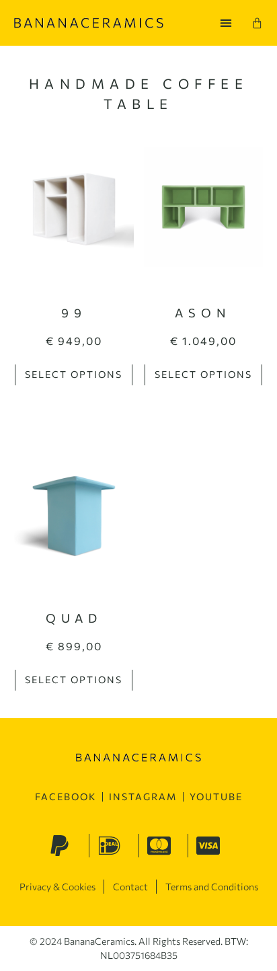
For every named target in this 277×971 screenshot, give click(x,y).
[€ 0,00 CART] (257, 23)
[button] (225, 23)
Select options (73, 374)
